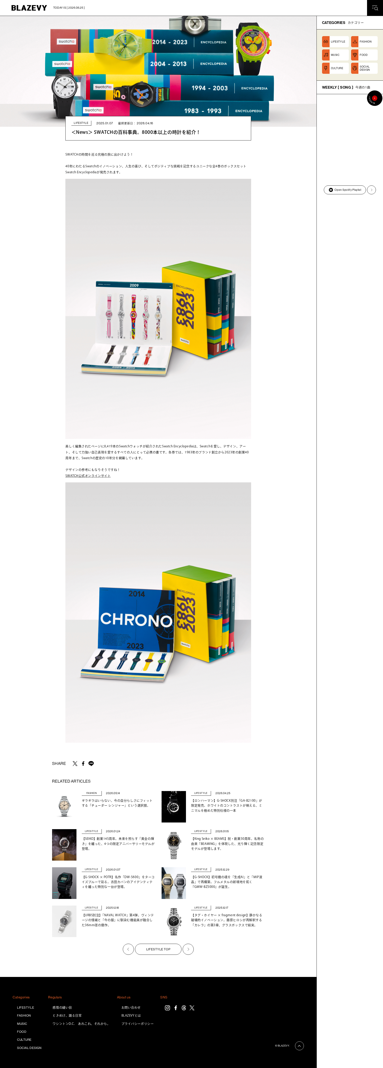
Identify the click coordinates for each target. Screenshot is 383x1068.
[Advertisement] (350, 269)
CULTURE (24, 1039)
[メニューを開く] (375, 8)
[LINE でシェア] (91, 763)
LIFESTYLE (25, 1007)
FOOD (21, 1031)
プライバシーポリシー (137, 1023)
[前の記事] (128, 949)
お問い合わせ (131, 1007)
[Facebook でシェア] (83, 763)
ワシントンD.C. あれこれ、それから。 (81, 1023)
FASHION (24, 1015)
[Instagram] (167, 1008)
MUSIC (22, 1023)
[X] (192, 1008)
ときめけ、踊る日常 (67, 1015)
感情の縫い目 (62, 1007)
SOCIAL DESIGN (29, 1048)
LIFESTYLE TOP (158, 949)
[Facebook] (175, 1008)
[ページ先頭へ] (299, 1045)
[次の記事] (188, 949)
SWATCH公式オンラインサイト (88, 475)
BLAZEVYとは (131, 1015)
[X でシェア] (75, 763)
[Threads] (184, 1008)
